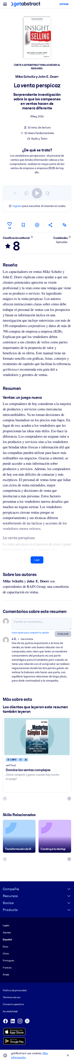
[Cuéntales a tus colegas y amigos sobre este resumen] (50, 225)
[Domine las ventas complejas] (37, 736)
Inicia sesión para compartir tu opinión (30, 632)
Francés (7, 967)
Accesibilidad (10, 1011)
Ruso (5, 946)
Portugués (8, 960)
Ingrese (17, 206)
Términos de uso (11, 997)
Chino (6, 953)
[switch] (37, 193)
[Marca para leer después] (23, 225)
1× (15, 193)
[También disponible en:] (64, 225)
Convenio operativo (13, 1004)
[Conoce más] (31, 237)
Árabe (6, 974)
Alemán (7, 932)
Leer (37, 560)
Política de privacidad (15, 990)
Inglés (6, 925)
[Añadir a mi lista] (37, 225)
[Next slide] (69, 798)
